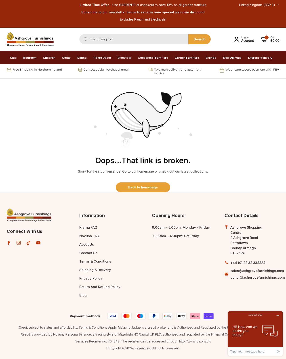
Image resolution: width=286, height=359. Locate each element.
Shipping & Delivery (95, 270)
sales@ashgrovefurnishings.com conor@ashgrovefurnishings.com (257, 274)
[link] (30, 57)
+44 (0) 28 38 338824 (247, 263)
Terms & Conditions (95, 261)
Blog (83, 295)
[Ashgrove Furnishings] (30, 39)
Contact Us (88, 253)
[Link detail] (9, 243)
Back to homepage (143, 187)
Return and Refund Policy (99, 287)
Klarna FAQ (88, 227)
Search (199, 39)
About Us (86, 244)
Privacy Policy (90, 278)
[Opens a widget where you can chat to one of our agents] (255, 333)
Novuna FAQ (89, 236)
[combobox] (145, 39)
